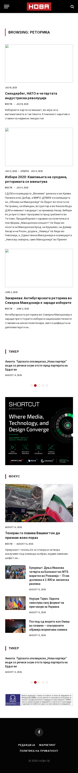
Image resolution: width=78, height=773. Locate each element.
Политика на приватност (39, 751)
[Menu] (6, 6)
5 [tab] (47, 385)
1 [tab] (31, 385)
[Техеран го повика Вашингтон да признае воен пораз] (39, 503)
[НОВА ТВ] (38, 6)
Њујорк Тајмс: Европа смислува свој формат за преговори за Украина (46, 602)
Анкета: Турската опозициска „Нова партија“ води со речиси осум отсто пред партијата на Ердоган (36, 365)
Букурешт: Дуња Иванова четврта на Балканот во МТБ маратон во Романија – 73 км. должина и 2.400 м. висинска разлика (49, 575)
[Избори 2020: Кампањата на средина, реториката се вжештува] (39, 147)
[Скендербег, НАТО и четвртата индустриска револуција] (39, 63)
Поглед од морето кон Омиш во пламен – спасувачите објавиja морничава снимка (49, 625)
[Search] (72, 6)
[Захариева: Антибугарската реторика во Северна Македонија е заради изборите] (39, 268)
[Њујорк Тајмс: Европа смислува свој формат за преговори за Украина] (15, 603)
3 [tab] (39, 385)
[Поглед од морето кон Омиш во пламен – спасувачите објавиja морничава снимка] (15, 626)
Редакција (26, 745)
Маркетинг (47, 745)
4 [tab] (43, 385)
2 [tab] (35, 385)
